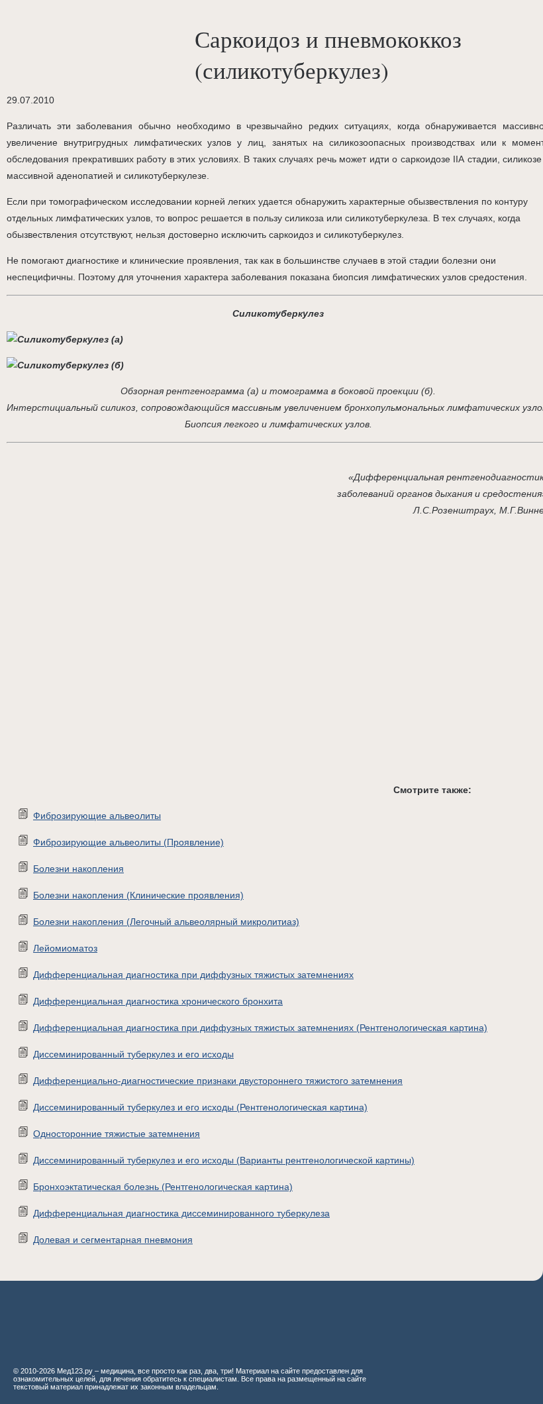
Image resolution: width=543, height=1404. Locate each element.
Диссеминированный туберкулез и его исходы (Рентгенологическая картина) (200, 1107)
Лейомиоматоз (65, 948)
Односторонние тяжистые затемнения (116, 1133)
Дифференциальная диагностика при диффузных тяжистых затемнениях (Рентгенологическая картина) (260, 1027)
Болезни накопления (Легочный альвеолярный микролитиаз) (166, 921)
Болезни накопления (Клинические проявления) (138, 895)
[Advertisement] (199, 660)
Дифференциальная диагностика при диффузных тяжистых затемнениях (193, 974)
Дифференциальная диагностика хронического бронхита (158, 1001)
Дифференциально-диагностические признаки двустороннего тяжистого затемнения (218, 1080)
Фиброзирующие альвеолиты (97, 815)
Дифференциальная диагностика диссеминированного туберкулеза (181, 1213)
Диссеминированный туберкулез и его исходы (133, 1054)
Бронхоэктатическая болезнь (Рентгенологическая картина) (163, 1186)
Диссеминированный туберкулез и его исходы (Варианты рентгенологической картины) (224, 1160)
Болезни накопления (78, 868)
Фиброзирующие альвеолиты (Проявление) (128, 842)
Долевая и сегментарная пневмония (113, 1239)
